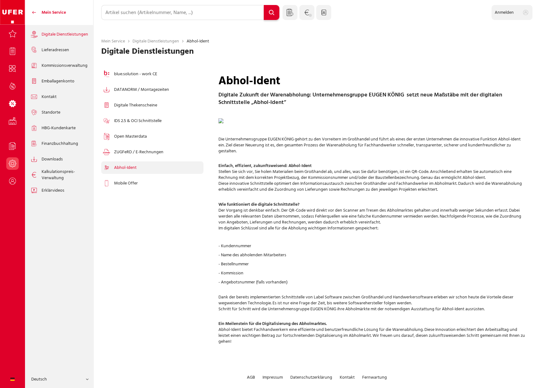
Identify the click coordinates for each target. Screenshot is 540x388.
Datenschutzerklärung (311, 378)
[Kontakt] (323, 12)
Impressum (272, 378)
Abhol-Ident (198, 41)
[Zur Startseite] (12, 12)
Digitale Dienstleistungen (155, 41)
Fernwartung (374, 378)
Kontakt (347, 378)
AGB (251, 378)
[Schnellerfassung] (290, 12)
